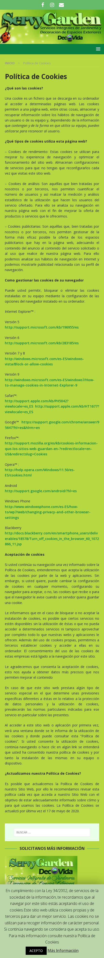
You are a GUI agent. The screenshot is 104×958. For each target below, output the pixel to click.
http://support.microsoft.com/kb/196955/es (42, 327)
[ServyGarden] (52, 41)
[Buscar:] (52, 832)
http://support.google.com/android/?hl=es (41, 491)
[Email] (61, 5)
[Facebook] (42, 5)
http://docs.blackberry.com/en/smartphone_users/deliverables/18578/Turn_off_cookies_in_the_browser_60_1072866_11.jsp (52, 538)
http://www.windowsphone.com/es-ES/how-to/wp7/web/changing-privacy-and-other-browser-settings (47, 512)
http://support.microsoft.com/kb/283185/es (42, 343)
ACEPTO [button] (36, 950)
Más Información (63, 950)
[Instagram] (52, 5)
